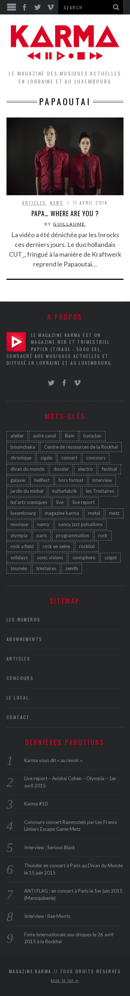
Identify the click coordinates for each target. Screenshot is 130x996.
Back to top (63, 980)
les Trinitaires (100, 491)
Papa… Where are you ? (65, 213)
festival (109, 469)
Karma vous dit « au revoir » (53, 760)
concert (69, 458)
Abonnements (24, 639)
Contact (18, 717)
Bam (69, 436)
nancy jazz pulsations (80, 524)
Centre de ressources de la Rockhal (81, 447)
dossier (61, 469)
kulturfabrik (64, 491)
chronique (20, 458)
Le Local (17, 697)
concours (95, 458)
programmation (72, 535)
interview (102, 480)
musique (19, 524)
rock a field (22, 546)
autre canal (44, 436)
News (57, 203)
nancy (43, 524)
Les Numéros (23, 619)
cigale (46, 458)
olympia (18, 535)
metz (114, 513)
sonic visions (50, 557)
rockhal (87, 546)
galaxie (17, 480)
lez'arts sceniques (28, 502)
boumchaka (22, 447)
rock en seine (56, 546)
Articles (34, 203)
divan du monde (27, 469)
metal (94, 513)
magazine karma (62, 513)
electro (85, 469)
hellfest (41, 480)
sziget (110, 557)
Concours (20, 678)
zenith (71, 568)
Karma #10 (36, 804)
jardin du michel (26, 491)
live (60, 502)
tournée (18, 568)
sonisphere (83, 557)
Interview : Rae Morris (47, 916)
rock (103, 535)
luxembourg (23, 513)
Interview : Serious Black (49, 847)
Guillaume (69, 224)
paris (41, 535)
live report (84, 502)
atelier (17, 436)
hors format (70, 480)
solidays (19, 557)
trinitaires (46, 568)
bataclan (92, 436)
